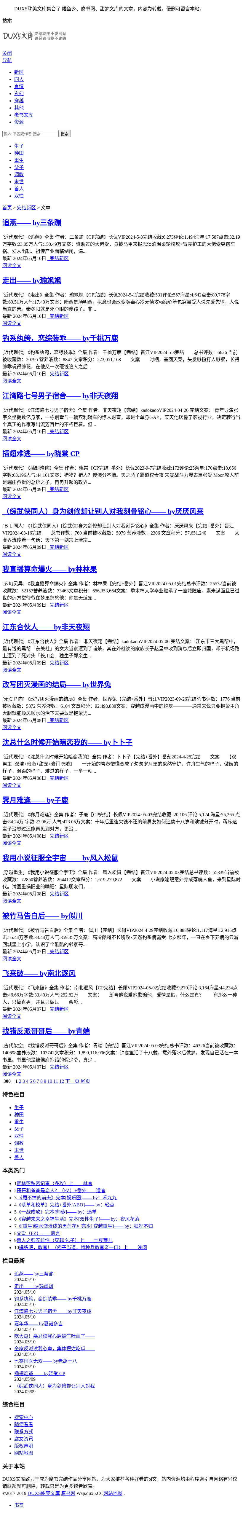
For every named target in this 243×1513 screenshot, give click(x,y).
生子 (19, 146)
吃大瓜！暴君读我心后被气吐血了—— (54, 1336)
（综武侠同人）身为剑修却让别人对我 (54, 1385)
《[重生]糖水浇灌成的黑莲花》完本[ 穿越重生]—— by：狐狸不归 (85, 1226)
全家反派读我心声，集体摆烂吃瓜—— (54, 1348)
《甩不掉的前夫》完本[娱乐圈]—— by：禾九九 (67, 1197)
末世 (19, 181)
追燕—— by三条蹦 (31, 223)
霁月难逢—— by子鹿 (35, 800)
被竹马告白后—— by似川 (42, 916)
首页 (7, 207)
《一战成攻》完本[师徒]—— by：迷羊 (57, 1211)
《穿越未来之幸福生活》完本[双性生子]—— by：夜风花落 (78, 1219)
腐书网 (68, 1493)
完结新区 (26, 207)
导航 (7, 60)
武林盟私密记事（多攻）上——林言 (54, 1183)
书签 (19, 1505)
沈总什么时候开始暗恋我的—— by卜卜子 (67, 742)
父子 (19, 167)
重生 (19, 160)
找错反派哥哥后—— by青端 (46, 1031)
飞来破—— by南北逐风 (39, 973)
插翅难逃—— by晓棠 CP (41, 453)
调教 (19, 174)
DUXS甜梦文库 (44, 1493)
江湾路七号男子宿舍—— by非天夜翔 (60, 396)
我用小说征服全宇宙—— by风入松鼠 (60, 858)
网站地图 (23, 1452)
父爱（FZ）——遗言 (38, 1233)
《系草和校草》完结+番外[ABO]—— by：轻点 (65, 1204)
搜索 (64, 134)
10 (49, 1081)
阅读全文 (11, 265)
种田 (19, 153)
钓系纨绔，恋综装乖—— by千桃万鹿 (60, 338)
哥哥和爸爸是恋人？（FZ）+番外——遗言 (61, 1190)
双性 (19, 195)
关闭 (7, 53)
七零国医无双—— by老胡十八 (45, 1361)
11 (55, 1081)
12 (61, 1081)
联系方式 (23, 1431)
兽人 (19, 188)
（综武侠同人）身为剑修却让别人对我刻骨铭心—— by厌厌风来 (103, 511)
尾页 (85, 1081)
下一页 (72, 1081)
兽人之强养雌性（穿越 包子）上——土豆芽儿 (65, 1240)
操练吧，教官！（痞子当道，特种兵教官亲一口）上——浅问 (83, 1247)
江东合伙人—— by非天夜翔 (46, 627)
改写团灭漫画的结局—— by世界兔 (56, 684)
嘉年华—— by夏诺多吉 (38, 1323)
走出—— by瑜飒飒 (31, 280)
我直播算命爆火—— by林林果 (49, 569)
